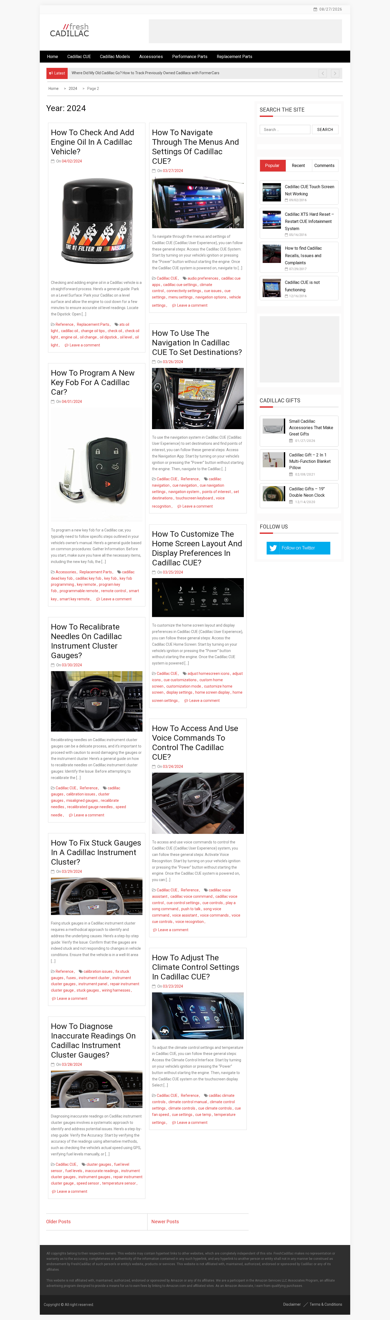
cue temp (203, 1114)
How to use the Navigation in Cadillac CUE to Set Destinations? (197, 342)
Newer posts (165, 1221)
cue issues (213, 291)
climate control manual (187, 1102)
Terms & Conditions (326, 1304)
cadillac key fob (88, 578)
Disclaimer (292, 1304)
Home (52, 56)
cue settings (182, 1114)
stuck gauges (88, 990)
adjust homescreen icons (208, 673)
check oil (115, 331)
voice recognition (189, 921)
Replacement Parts (234, 56)
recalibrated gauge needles (90, 807)
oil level (126, 337)
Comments (324, 165)
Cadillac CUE (79, 56)
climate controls (181, 1108)
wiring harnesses (116, 990)
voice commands (214, 915)
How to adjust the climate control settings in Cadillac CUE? (195, 967)
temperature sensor (119, 1183)
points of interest (216, 492)
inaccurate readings (101, 1171)
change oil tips (93, 331)
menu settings (180, 297)
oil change (88, 337)
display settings (179, 692)
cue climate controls (215, 1108)
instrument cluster (94, 978)
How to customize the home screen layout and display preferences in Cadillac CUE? (197, 548)
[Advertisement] (245, 31)
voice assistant (184, 915)
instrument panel (93, 984)
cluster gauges (98, 1164)
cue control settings (183, 903)
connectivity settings (184, 291)
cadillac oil (69, 331)
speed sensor (88, 1183)
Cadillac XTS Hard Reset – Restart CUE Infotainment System (309, 221)
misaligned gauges (82, 800)
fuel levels (73, 1171)
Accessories (151, 56)
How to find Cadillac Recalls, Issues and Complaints (303, 255)
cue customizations (180, 680)
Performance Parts (189, 56)
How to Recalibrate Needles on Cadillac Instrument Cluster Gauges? (86, 641)
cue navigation (184, 485)
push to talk (191, 909)
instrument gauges (94, 1177)
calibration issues (80, 794)
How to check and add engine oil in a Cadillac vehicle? (92, 142)
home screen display (212, 692)
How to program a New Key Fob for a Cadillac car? (93, 382)
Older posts (58, 1221)
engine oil (69, 337)
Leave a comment (85, 345)
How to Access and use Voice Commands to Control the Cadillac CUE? (195, 743)
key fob (110, 578)
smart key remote (75, 599)
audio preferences (203, 278)
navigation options (211, 297)
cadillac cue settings (180, 285)
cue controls (212, 903)
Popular (272, 165)
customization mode (183, 686)
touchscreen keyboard (194, 498)
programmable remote (79, 591)
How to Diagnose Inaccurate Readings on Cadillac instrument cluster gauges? (93, 1040)
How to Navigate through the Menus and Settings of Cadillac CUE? (195, 147)
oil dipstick (108, 337)
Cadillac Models (115, 56)
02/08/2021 (304, 474)
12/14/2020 (304, 502)
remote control (113, 591)
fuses (71, 978)
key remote (86, 584)
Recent (298, 165)
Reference (64, 324)
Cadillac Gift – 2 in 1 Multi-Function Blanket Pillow (310, 461)
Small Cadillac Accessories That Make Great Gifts (311, 428)
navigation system (183, 492)
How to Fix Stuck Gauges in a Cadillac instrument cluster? (96, 852)
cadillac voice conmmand (191, 896)
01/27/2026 (304, 441)
